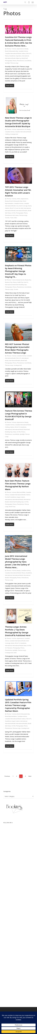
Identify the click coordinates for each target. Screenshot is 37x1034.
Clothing (7, 134)
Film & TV (28, 53)
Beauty (26, 49)
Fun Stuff (21, 208)
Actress (14, 49)
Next (29, 776)
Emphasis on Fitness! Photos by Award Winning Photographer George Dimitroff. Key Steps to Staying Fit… (18, 271)
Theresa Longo (14, 63)
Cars (17, 206)
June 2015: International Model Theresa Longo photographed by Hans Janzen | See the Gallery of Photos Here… (17, 562)
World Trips (12, 506)
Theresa (9, 49)
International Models (21, 210)
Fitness (7, 56)
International (25, 56)
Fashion (24, 53)
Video (15, 218)
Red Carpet (16, 215)
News (9, 213)
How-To (26, 282)
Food (16, 208)
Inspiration (19, 56)
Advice (18, 199)
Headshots (12, 56)
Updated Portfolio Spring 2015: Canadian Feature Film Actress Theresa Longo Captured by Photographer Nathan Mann (18, 705)
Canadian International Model (13, 53)
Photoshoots (20, 60)
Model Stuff (25, 58)
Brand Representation (11, 716)
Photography (8, 60)
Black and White (21, 492)
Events (29, 206)
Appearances (20, 49)
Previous (7, 776)
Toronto (7, 218)
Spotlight (7, 63)
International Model (10, 58)
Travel (11, 218)
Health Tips (20, 282)
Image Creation (21, 497)
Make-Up (18, 58)
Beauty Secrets (20, 280)
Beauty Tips (28, 280)
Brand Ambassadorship (11, 51)
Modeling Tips (23, 284)
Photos (14, 60)
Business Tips (8, 282)
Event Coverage (23, 206)
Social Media (27, 60)
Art (25, 129)
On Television (8, 648)
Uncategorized (14, 134)
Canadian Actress (23, 51)
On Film (13, 213)
